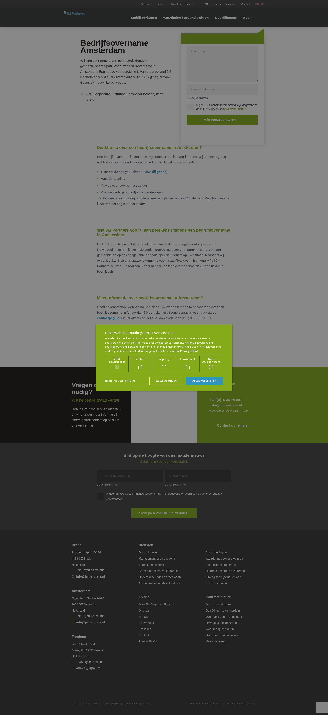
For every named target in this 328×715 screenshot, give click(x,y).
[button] (120, 381)
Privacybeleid (189, 351)
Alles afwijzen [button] (166, 380)
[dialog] (164, 357)
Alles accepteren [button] (204, 380)
